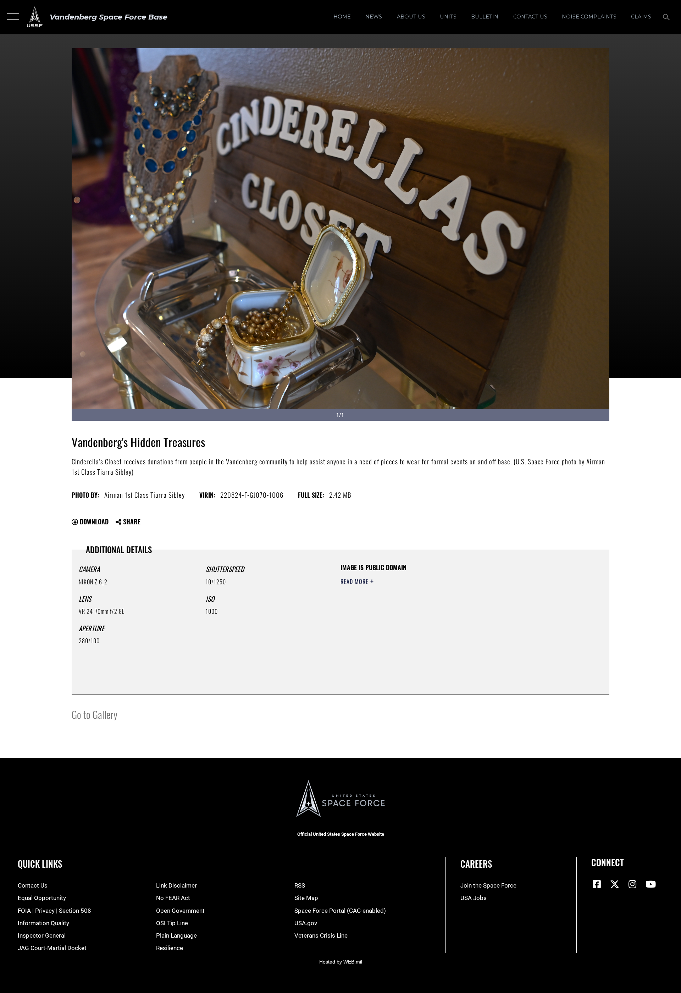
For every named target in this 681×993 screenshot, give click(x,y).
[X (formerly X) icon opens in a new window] (614, 884)
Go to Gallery (94, 714)
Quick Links (40, 863)
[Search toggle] (667, 17)
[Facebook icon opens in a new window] (596, 884)
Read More (355, 581)
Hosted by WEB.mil (340, 962)
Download (93, 521)
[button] (11, 17)
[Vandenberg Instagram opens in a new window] (632, 884)
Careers (476, 863)
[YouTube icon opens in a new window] (650, 884)
